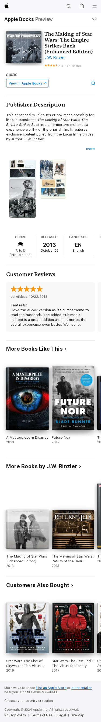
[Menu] (94, 6)
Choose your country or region (28, 701)
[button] (68, 6)
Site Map (77, 715)
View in (25, 83)
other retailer (81, 688)
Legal (61, 715)
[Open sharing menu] (93, 83)
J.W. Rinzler (54, 57)
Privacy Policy (15, 715)
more (90, 149)
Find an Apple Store (51, 688)
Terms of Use (42, 715)
